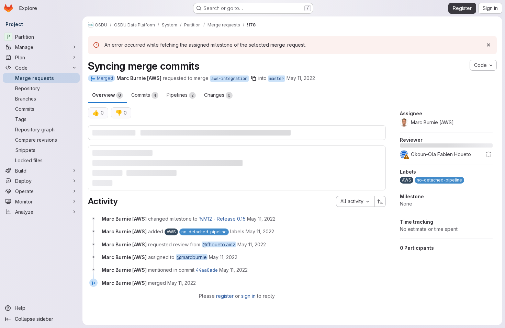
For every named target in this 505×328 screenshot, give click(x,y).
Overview (106, 95)
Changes (217, 95)
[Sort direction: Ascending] (380, 201)
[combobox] (355, 201)
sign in (248, 296)
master (276, 78)
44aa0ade (207, 270)
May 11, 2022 (301, 78)
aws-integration (229, 78)
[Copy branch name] (253, 78)
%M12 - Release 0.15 (222, 219)
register (225, 296)
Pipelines (180, 95)
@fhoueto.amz (218, 244)
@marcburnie (192, 257)
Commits (143, 95)
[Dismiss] (488, 45)
